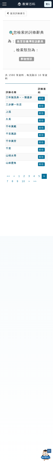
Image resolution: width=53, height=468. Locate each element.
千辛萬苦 (11, 141)
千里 (8, 148)
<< (8, 176)
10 (23, 181)
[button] (45, 460)
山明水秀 (11, 155)
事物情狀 (26, 59)
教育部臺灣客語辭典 (30, 41)
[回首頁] (26, 4)
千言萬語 (11, 133)
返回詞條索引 (17, 13)
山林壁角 (11, 163)
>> (35, 181)
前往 (41, 98)
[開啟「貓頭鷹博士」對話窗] (45, 455)
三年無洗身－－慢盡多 (19, 97)
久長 (8, 119)
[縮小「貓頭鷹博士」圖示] (49, 451)
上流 (8, 112)
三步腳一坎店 (14, 104)
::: (1, 9)
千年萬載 (11, 126)
